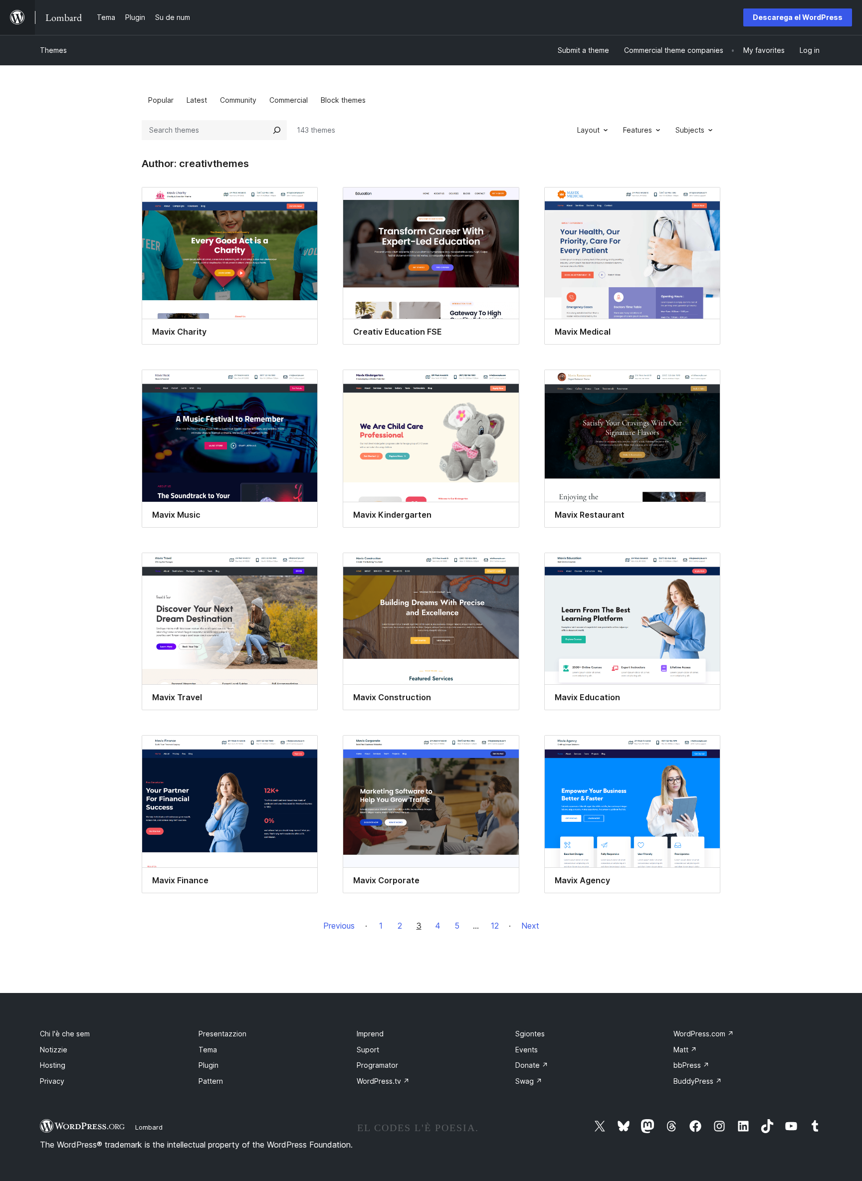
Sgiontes (530, 1033)
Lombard (149, 1127)
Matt (685, 1049)
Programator (377, 1065)
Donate (531, 1065)
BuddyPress (697, 1081)
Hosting (52, 1065)
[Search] (277, 130)
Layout (588, 130)
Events (526, 1049)
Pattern (211, 1081)
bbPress (691, 1065)
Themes (53, 50)
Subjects (689, 130)
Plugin (208, 1065)
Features (637, 130)
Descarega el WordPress (798, 17)
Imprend (370, 1033)
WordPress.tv (383, 1081)
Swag (528, 1081)
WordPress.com (703, 1033)
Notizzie (53, 1049)
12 (495, 926)
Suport (368, 1049)
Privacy (52, 1081)
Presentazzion (222, 1033)
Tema (208, 1049)
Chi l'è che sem (65, 1033)
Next (530, 926)
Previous (339, 926)
